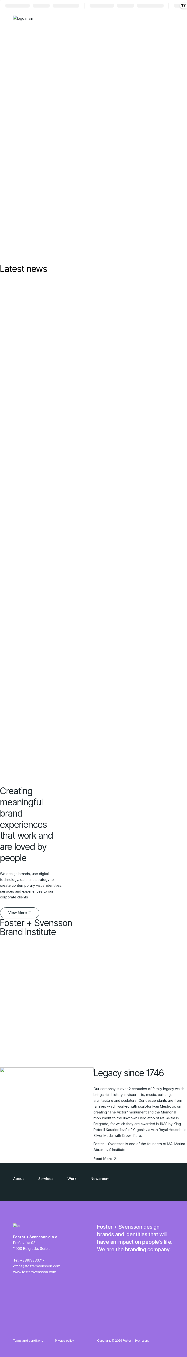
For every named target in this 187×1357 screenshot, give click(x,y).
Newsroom (100, 1178)
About (18, 1178)
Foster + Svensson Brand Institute (36, 927)
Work (71, 1178)
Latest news (23, 268)
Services (45, 1178)
